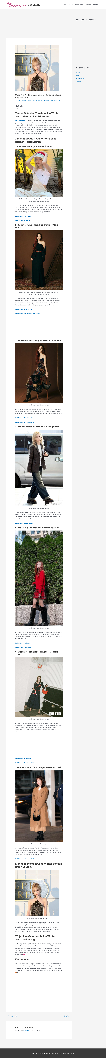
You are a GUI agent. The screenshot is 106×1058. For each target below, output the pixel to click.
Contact (95, 4)
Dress (29, 100)
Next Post (67, 1016)
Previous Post (12, 1016)
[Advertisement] (39, 26)
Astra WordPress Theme (66, 1053)
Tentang (88, 4)
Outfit (44, 100)
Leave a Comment (21, 100)
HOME (78, 75)
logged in (26, 1030)
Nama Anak (67, 4)
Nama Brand (79, 4)
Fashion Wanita (37, 100)
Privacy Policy (80, 78)
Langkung (34, 4)
